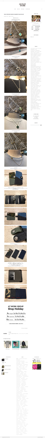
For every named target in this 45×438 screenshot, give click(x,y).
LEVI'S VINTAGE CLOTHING (19, 391)
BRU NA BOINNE (18, 363)
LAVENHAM (26, 386)
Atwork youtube (36, 118)
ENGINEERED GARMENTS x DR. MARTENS (35, 66)
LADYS (24, 419)
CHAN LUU (17, 412)
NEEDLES (35, 83)
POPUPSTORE (21, 426)
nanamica (32, 83)
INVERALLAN (23, 397)
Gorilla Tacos (32, 70)
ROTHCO (20, 427)
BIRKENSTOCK (37, 52)
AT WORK (36, 51)
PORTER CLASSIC (24, 369)
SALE (5, 362)
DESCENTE (17, 404)
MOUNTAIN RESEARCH (19, 364)
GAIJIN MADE (35, 69)
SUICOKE (39, 99)
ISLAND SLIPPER (25, 418)
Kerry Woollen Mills (18, 398)
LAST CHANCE (18, 420)
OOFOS (31, 87)
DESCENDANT (6, 372)
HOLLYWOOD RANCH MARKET (34, 71)
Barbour (32, 52)
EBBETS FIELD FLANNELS (33, 64)
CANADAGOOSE (18, 379)
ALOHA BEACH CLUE (33, 50)
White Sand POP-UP (39, 106)
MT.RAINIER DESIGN (33, 82)
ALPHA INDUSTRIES (37, 50)
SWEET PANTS (36, 100)
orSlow (34, 87)
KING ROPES (20, 419)
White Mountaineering (33, 106)
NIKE (40, 85)
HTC (37, 71)
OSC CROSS (37, 87)
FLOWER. (32, 68)
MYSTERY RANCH (37, 82)
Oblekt (37, 86)
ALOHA (36, 49)
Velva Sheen (37, 104)
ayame (38, 51)
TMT (31, 104)
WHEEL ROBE (37, 105)
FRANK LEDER (34, 68)
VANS (34, 104)
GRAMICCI (36, 70)
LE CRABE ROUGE (23, 420)
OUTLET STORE (32, 88)
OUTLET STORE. (18, 385)
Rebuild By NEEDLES (24, 379)
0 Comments (11, 16)
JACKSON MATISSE (18, 369)
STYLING (37, 99)
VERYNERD (32, 105)
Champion (17, 390)
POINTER (17, 426)
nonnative (32, 86)
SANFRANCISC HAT (18, 428)
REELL (25, 426)
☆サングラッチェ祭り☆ (33, 48)
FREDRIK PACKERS (39, 68)
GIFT (37, 69)
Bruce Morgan (25, 411)
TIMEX (40, 103)
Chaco (21, 412)
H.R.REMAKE (38, 70)
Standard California (33, 99)
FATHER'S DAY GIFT (33, 67)
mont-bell (17, 433)
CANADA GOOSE (23, 383)
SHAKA (20, 399)
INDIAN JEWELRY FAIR (19, 376)
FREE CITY (32, 69)
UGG (32, 104)
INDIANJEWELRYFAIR (19, 418)
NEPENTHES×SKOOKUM (33, 85)
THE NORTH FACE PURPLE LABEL (34, 102)
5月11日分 (40, 48)
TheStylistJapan (37, 103)
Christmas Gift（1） (25, 412)
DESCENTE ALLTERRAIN (8, 369)
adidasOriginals (32, 49)
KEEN (24, 390)
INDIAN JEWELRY (18, 397)
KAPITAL (24, 377)
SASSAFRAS (22, 362)
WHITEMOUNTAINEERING (19, 371)
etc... (40, 66)
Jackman (27, 362)
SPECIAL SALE (24, 399)
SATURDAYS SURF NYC (19, 392)
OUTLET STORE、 (36, 88)
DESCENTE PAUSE (26, 413)
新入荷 (17, 358)
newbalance (37, 85)
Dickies (25, 404)
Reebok (24, 427)
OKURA (39, 86)
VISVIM (34, 105)
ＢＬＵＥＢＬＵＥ (39, 53)
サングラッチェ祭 (25, 393)
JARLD (17, 419)
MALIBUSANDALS (25, 405)
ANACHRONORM (32, 51)
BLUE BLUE (32, 53)
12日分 (36, 48)
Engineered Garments (33, 65)
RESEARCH (25, 391)
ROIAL (17, 427)
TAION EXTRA (32, 101)
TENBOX (35, 101)
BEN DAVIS (35, 52)
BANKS (40, 51)
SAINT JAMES (18, 378)
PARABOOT (21, 390)
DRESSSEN (17, 414)
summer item (32, 100)
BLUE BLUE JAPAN (35, 53)
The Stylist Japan (33, 103)
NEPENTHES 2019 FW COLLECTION (34, 84)
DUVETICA (21, 404)
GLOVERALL (40, 69)
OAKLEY (35, 86)
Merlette (23, 421)
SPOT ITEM (23, 406)
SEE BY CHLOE (24, 428)
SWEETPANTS (39, 100)
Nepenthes (37, 83)
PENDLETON (25, 425)
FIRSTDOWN (36, 67)
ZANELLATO (24, 432)
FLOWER (39, 67)
